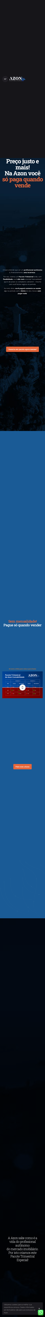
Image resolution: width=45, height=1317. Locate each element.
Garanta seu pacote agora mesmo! (22, 349)
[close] (39, 1308)
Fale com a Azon (22, 767)
